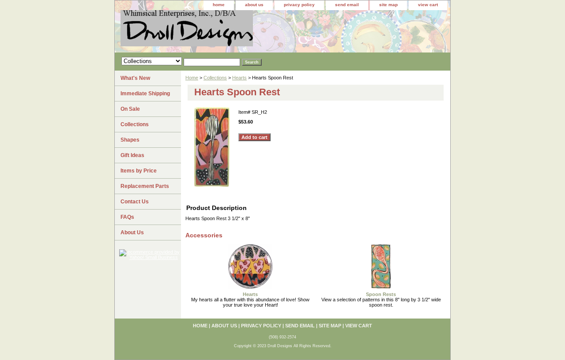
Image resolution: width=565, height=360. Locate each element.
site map (388, 4)
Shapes (130, 140)
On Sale (130, 109)
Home (191, 77)
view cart (428, 4)
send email (347, 4)
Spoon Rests (381, 294)
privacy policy (299, 4)
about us (254, 4)
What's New (135, 78)
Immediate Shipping (145, 93)
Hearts (239, 77)
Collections (215, 77)
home (219, 4)
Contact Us (135, 202)
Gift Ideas (132, 155)
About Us (132, 232)
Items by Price (139, 171)
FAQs (127, 217)
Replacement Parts (145, 186)
